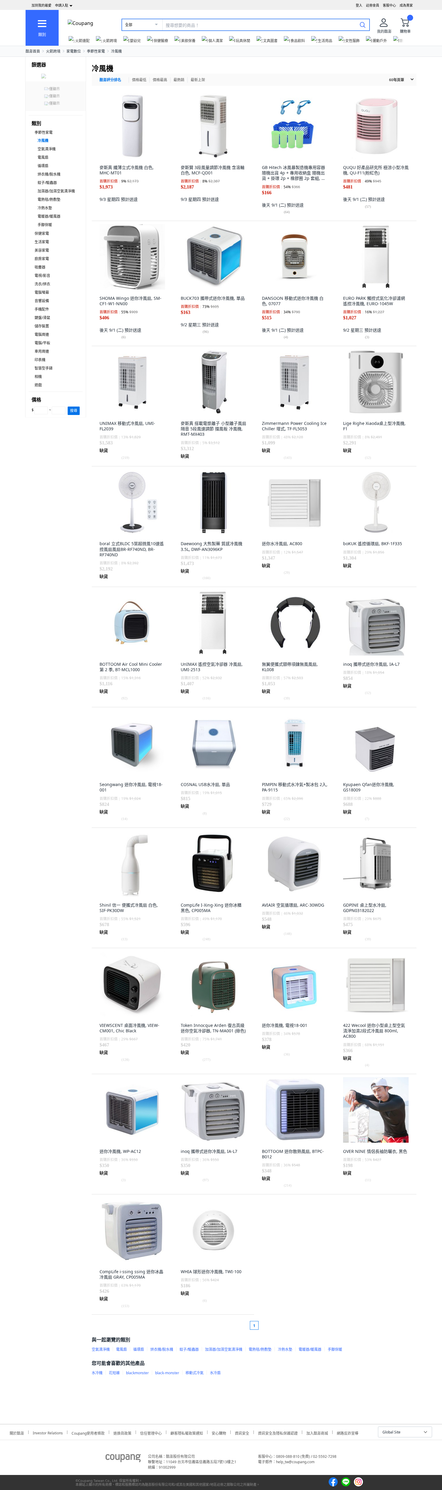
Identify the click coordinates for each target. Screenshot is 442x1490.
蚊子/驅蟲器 (47, 182)
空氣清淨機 (47, 149)
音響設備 (42, 300)
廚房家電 (42, 258)
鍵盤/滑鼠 (42, 317)
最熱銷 (178, 79)
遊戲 (38, 385)
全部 (128, 24)
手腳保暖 (45, 224)
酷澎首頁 (33, 51)
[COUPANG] (123, 1459)
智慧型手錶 (44, 368)
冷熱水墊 (45, 207)
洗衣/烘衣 (42, 284)
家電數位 (73, 51)
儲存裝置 (42, 326)
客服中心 (389, 5)
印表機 (40, 359)
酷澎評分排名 (110, 79)
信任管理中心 (151, 1432)
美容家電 (42, 250)
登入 (359, 5)
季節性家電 (96, 51)
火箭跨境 (53, 51)
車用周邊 (42, 351)
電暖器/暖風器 (49, 216)
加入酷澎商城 (317, 1432)
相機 (38, 376)
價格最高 (160, 79)
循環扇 (43, 165)
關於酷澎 (17, 1432)
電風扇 (43, 157)
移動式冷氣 (195, 1372)
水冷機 (97, 1372)
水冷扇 (215, 1372)
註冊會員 (372, 5)
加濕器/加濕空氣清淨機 (56, 191)
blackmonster (137, 1372)
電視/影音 (42, 275)
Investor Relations (48, 1432)
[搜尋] (363, 25)
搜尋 (73, 410)
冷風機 (116, 51)
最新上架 (198, 79)
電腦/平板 (42, 343)
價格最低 (139, 79)
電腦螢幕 (42, 292)
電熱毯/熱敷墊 (49, 199)
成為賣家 (406, 5)
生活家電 (42, 241)
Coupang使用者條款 (88, 1432)
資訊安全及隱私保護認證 (278, 1432)
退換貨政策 (122, 1432)
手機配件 (42, 309)
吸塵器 (40, 267)
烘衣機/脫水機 (49, 174)
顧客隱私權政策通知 (186, 1432)
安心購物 (219, 1432)
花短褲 (114, 1372)
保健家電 (42, 233)
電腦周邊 (42, 334)
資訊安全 (242, 1432)
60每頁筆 (396, 79)
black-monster (167, 1372)
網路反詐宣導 (347, 1432)
